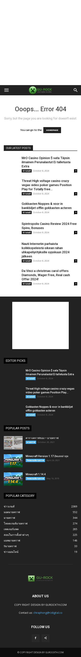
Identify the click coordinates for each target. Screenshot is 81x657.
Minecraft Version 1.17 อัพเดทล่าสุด (47, 456)
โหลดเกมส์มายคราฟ (35, 460)
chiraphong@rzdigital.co (47, 612)
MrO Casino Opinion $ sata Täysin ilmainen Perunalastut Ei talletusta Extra (46, 162)
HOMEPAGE (52, 130)
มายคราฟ (31, 442)
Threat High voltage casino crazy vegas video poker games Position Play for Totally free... (47, 185)
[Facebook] (35, 638)
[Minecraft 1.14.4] (13, 479)
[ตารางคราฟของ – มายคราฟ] (13, 442)
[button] (6, 90)
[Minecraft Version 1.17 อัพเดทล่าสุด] (13, 461)
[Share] (45, 638)
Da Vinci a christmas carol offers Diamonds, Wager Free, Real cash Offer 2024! (46, 275)
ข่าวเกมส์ (27, 170)
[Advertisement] (40, 42)
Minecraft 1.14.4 (36, 474)
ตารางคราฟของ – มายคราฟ (42, 438)
